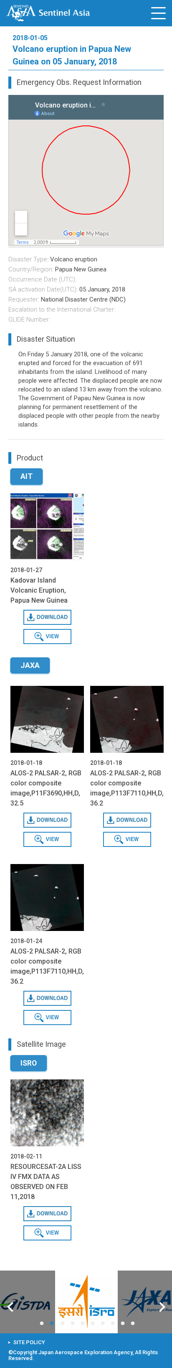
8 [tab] (114, 1323)
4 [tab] (74, 1323)
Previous (10, 1308)
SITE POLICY (29, 1342)
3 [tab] (64, 1323)
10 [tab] (134, 1323)
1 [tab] (43, 1323)
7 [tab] (104, 1323)
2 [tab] (53, 1323)
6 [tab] (94, 1323)
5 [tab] (84, 1323)
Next (162, 1308)
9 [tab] (124, 1323)
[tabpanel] (86, 1302)
